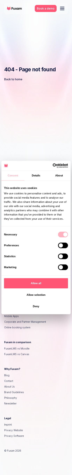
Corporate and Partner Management (25, 321)
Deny (36, 306)
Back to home (13, 79)
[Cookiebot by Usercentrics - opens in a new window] (52, 165)
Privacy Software (14, 435)
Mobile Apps (11, 316)
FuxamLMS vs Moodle (17, 348)
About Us (9, 386)
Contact (8, 380)
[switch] (63, 245)
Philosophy (10, 397)
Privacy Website (13, 430)
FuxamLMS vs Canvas (16, 354)
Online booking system (17, 327)
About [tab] (59, 175)
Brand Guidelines (14, 392)
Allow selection (36, 294)
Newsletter (10, 403)
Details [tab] (36, 175)
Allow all (36, 283)
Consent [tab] (13, 175)
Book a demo (46, 8)
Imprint (8, 424)
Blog (6, 375)
